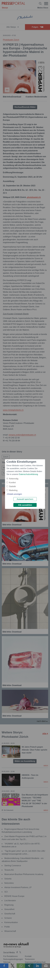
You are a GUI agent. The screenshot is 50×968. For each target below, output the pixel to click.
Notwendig (13, 479)
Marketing (13, 490)
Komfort (12, 483)
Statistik (12, 486)
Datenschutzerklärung (28, 474)
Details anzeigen (14, 494)
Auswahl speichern (25, 499)
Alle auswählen (25, 505)
